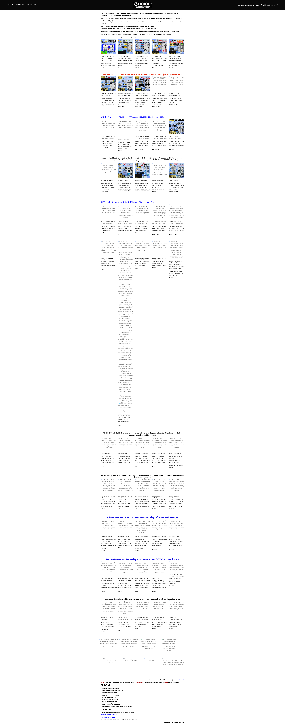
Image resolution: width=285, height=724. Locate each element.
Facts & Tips (20, 5)
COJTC (129, 706)
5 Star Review (31, 5)
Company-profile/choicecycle (153, 682)
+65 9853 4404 (111, 717)
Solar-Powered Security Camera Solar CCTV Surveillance (142, 559)
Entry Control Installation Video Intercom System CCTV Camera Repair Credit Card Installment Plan (142, 599)
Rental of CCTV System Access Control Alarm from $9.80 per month (142, 74)
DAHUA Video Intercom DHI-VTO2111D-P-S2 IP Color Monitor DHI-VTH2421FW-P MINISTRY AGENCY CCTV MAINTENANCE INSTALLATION (159, 261)
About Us (10, 5)
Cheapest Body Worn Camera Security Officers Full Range (142, 517)
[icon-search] (277, 5)
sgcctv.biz (167, 722)
